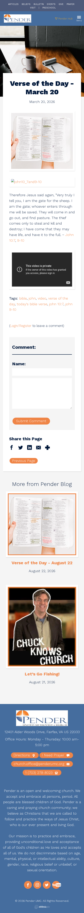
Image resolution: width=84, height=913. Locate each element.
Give (61, 4)
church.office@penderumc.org (39, 764)
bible (23, 298)
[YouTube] (56, 885)
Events (51, 4)
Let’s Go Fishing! (42, 674)
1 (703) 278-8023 (39, 773)
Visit (33, 7)
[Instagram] (37, 885)
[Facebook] (28, 885)
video (42, 298)
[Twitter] (47, 885)
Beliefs (26, 4)
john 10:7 (56, 304)
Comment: (24, 347)
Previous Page (23, 461)
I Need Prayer (53, 755)
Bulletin (39, 4)
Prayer (70, 4)
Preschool (49, 7)
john (32, 298)
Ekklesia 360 (42, 907)
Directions (22, 755)
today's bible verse (32, 304)
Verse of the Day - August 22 (42, 562)
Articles (13, 4)
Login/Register (20, 326)
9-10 (20, 240)
